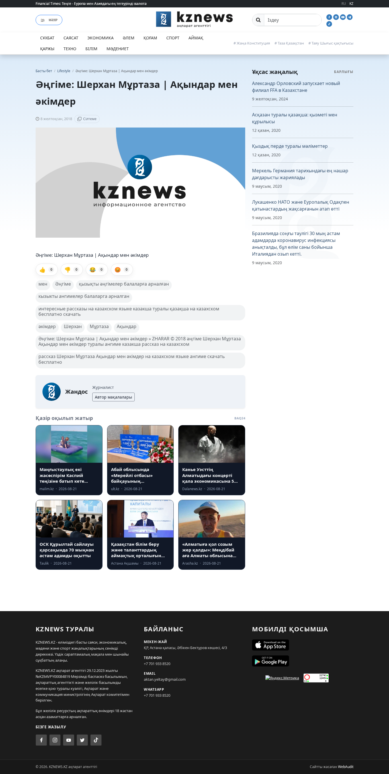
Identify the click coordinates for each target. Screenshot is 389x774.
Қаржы (47, 48)
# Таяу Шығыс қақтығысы (330, 43)
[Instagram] (336, 16)
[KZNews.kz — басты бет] (194, 19)
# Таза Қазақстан (289, 43)
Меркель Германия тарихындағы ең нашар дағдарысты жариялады (300, 174)
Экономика (100, 38)
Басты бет (44, 70)
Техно (70, 48)
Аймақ (196, 38)
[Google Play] (302, 661)
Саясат (71, 38)
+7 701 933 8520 (157, 663)
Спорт (172, 38)
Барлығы (343, 71)
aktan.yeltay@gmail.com (165, 679)
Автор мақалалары (113, 397)
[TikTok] (329, 23)
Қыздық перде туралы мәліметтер (290, 146)
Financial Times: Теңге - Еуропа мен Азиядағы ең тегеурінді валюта (91, 3)
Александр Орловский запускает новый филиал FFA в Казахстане (296, 86)
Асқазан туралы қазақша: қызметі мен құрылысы (294, 118)
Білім (91, 48)
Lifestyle (64, 70)
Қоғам (150, 38)
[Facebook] (329, 16)
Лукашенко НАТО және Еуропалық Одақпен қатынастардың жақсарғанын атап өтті (300, 205)
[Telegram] (350, 16)
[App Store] (302, 645)
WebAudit (345, 766)
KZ (351, 3)
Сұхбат (47, 38)
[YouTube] (343, 16)
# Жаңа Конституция (252, 43)
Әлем (128, 38)
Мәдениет (118, 48)
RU (343, 3)
